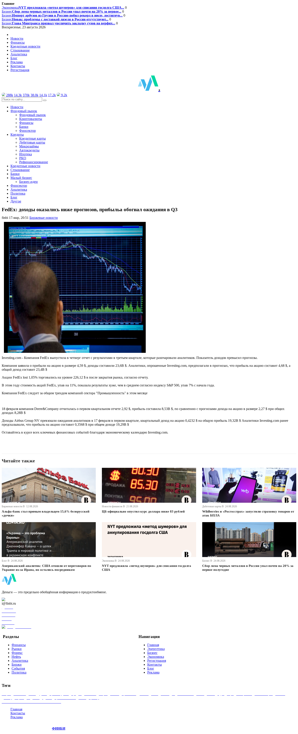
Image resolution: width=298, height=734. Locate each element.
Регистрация (19, 70)
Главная (153, 645)
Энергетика (156, 649)
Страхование (20, 50)
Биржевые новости (43, 218)
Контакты (17, 66)
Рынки (17, 649)
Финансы (17, 42)
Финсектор (27, 130)
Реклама (16, 62)
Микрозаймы (29, 146)
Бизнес (61, 11)
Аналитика (18, 54)
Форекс (17, 653)
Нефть (16, 657)
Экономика (63, 7)
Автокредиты (29, 150)
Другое (15, 201)
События (18, 668)
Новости (16, 38)
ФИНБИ (58, 728)
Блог (13, 58)
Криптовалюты (30, 119)
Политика (17, 193)
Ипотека (25, 154)
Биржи (17, 664)
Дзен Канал (15, 599)
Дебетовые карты (32, 142)
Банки (23, 127)
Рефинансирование (33, 162)
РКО (22, 158)
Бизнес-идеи (28, 182)
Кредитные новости (25, 46)
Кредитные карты (32, 138)
